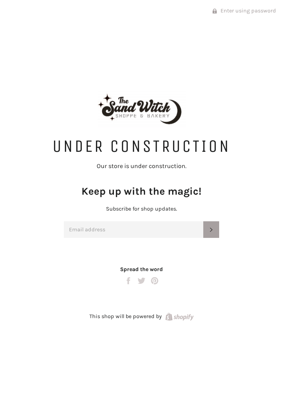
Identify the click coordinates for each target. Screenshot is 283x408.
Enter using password (247, 10)
